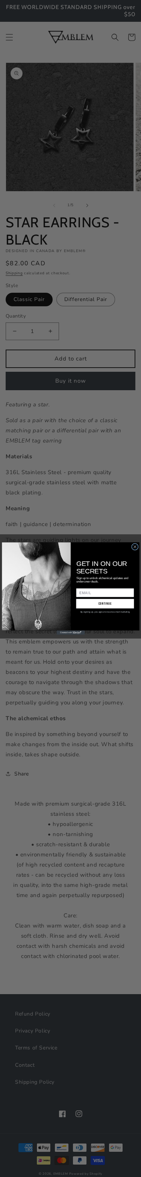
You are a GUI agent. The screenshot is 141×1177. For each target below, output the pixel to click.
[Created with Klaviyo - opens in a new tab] (70, 633)
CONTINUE (105, 604)
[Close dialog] (135, 547)
